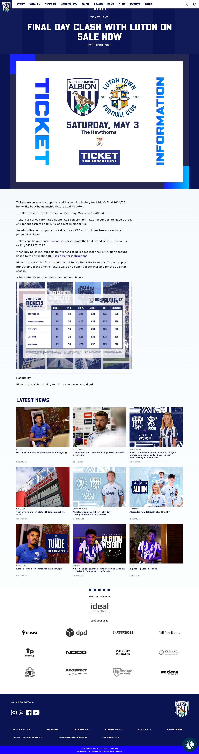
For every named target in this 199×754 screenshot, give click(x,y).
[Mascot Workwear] (123, 652)
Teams (98, 4)
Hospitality (69, 4)
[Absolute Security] (123, 672)
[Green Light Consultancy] (169, 652)
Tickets (50, 4)
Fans (110, 4)
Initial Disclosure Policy (28, 737)
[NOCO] (76, 652)
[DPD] (76, 632)
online (55, 241)
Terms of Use (174, 729)
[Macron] (30, 632)
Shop (85, 4)
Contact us (145, 729)
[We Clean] (169, 672)
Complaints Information (72, 737)
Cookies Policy (114, 729)
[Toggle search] (195, 4)
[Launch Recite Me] (189, 744)
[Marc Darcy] (30, 672)
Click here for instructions (70, 256)
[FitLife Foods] (169, 632)
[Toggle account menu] (186, 4)
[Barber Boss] (123, 632)
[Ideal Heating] (99, 608)
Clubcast (118, 751)
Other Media (98, 751)
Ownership (52, 729)
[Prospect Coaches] (76, 672)
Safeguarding (110, 737)
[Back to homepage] (6, 6)
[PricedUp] (30, 652)
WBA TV (34, 4)
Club (122, 4)
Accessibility (82, 729)
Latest (20, 4)
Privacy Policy (21, 729)
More (148, 4)
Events (135, 4)
